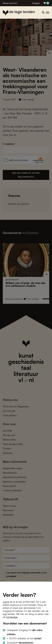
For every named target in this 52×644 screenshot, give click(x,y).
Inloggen (36, 3)
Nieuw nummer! (10, 3)
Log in (6, 601)
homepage (11, 617)
